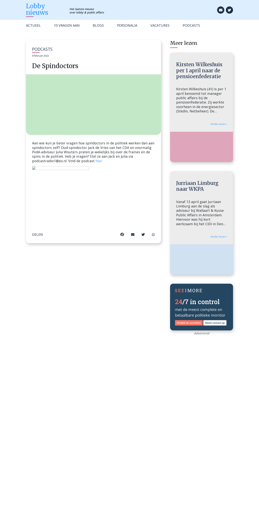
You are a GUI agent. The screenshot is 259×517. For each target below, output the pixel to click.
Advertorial (201, 333)
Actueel (33, 25)
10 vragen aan (67, 25)
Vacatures (160, 25)
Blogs (98, 25)
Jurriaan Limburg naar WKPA (197, 186)
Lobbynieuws (37, 9)
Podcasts (191, 25)
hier (99, 161)
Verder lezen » (218, 124)
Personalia (127, 25)
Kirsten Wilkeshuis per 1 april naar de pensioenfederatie (199, 70)
